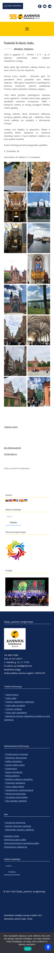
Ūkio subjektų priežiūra (16, 800)
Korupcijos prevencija (15, 822)
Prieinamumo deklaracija (15, 847)
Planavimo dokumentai (16, 757)
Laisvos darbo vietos (15, 765)
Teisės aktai (10, 698)
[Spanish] (22, 500)
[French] (18, 500)
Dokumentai (11, 768)
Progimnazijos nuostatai (16, 754)
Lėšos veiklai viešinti (14, 786)
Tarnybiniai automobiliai (16, 797)
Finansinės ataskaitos (15, 783)
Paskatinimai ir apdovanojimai (19, 790)
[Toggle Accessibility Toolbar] (48, 947)
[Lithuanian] (7, 500)
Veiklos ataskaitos (14, 761)
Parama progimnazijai (15, 793)
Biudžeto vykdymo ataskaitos (19, 779)
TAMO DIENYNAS (14, 6)
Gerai (27, 949)
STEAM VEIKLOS (10, 454)
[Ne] (50, 942)
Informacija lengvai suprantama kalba (21, 843)
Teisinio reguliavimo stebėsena (19, 701)
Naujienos (28, 48)
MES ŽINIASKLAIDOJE (12, 448)
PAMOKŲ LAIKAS (11, 427)
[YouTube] (45, 6)
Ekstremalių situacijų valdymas (19, 829)
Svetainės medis (11, 836)
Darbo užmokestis (13, 772)
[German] (14, 500)
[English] (11, 500)
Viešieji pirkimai (12, 775)
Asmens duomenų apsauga (18, 826)
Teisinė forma (11, 694)
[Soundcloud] (50, 6)
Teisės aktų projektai (15, 705)
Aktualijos (18, 48)
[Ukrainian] (26, 500)
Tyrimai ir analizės (13, 709)
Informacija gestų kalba (15, 839)
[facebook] (40, 6)
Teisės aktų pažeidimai (16, 712)
